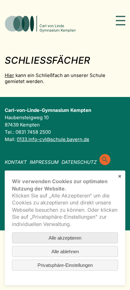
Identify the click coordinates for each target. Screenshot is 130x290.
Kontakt (16, 162)
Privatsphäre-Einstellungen (65, 265)
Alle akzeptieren (65, 238)
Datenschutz (79, 162)
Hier (9, 75)
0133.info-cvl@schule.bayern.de (53, 139)
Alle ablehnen (65, 251)
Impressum (44, 162)
